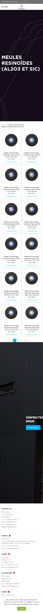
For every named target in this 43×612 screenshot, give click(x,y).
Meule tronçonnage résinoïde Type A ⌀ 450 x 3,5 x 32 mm (31, 224)
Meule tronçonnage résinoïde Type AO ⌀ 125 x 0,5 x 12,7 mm (31, 258)
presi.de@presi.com (12, 586)
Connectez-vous (11, 162)
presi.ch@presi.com (12, 567)
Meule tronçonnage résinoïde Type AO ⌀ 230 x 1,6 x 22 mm (11, 327)
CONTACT (23, 1)
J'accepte (21, 608)
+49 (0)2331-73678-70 (12, 584)
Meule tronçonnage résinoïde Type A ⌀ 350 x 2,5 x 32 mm (31, 189)
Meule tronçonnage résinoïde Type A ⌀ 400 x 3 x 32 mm (11, 224)
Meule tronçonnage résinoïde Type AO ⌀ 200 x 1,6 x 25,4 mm (31, 293)
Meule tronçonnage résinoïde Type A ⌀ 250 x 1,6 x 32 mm (31, 155)
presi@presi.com (11, 522)
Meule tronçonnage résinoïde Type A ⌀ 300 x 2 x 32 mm (11, 189)
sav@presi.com (10, 524)
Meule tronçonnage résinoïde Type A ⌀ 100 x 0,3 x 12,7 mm (11, 155)
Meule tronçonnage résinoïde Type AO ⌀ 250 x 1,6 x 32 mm (31, 327)
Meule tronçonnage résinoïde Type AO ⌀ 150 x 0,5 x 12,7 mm (11, 293)
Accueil (4, 125)
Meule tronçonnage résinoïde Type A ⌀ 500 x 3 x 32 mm (11, 258)
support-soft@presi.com (9, 527)
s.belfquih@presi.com (13, 548)
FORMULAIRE (33, 427)
